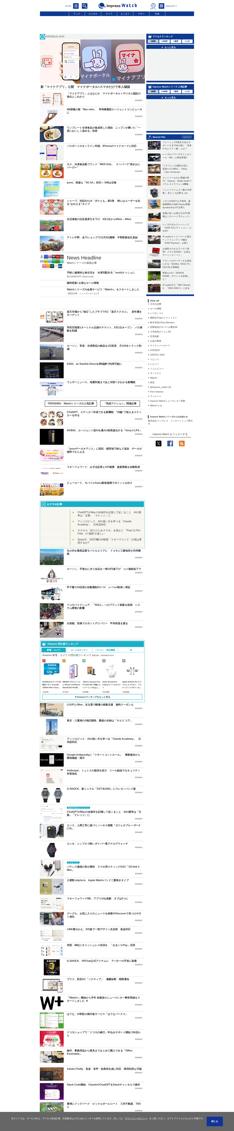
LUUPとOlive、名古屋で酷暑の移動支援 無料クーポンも (100, 704)
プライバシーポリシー (136, 1118)
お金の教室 (155, 341)
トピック (154, 359)
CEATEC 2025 (157, 354)
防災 (152, 382)
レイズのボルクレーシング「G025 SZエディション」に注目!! (177, 227)
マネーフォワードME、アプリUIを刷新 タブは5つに (97, 898)
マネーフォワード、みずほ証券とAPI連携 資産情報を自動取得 (103, 467)
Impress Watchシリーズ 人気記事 (170, 86)
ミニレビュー (156, 368)
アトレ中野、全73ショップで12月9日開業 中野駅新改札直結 (102, 237)
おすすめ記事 (54, 504)
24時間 (164, 41)
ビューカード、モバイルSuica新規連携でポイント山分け (99, 483)
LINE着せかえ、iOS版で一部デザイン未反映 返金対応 (99, 929)
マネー (141, 13)
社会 (157, 13)
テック (77, 13)
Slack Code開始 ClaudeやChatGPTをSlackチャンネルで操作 (103, 1084)
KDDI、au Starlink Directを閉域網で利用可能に (94, 364)
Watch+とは (156, 405)
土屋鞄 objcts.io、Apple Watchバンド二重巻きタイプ (98, 880)
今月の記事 (155, 304)
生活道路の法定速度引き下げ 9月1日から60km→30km (99, 219)
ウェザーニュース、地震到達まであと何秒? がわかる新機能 (101, 382)
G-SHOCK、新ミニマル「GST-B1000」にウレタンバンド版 (101, 788)
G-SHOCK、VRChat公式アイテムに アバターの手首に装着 (102, 961)
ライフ (109, 13)
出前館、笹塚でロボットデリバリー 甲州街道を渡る (97, 623)
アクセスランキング (163, 36)
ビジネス (93, 13)
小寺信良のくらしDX (160, 331)
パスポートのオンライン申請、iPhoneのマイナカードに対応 (102, 146)
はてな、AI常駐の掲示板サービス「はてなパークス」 (97, 1014)
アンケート (155, 396)
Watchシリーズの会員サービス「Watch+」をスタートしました (103, 289)
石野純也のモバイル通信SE (163, 327)
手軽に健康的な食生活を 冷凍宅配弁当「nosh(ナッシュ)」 (101, 272)
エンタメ (125, 13)
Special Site (159, 137)
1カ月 (187, 41)
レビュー (154, 364)
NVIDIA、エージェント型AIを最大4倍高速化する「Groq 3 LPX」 (104, 430)
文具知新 (154, 336)
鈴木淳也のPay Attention (162, 322)
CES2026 (155, 350)
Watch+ (154, 378)
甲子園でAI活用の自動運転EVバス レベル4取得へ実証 (98, 587)
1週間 (175, 41)
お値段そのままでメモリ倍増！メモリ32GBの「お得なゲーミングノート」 (177, 251)
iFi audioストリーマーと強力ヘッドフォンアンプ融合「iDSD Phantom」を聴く (177, 239)
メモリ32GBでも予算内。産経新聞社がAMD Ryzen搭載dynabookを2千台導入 (177, 204)
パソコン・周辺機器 (105, 650)
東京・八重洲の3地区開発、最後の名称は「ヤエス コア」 (100, 720)
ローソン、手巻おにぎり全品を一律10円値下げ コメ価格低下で (104, 569)
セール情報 (155, 308)
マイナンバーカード (160, 345)
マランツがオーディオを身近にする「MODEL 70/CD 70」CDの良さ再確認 (177, 263)
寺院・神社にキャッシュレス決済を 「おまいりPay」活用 (101, 945)
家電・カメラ (53, 650)
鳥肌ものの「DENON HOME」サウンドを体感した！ (176, 276)
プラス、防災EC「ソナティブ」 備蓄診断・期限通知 (98, 979)
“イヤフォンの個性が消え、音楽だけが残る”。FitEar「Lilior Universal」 (176, 168)
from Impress (156, 391)
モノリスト (155, 373)
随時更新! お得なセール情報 (83, 283)
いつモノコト (156, 313)
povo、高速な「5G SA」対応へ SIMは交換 (91, 182)
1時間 (153, 41)
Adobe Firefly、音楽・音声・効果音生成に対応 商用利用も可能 (104, 1069)
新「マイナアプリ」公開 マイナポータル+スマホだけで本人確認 (85, 86)
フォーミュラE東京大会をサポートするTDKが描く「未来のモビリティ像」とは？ (177, 145)
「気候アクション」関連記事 (120, 403)
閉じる (214, 1121)
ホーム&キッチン (79, 650)
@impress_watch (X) (160, 387)
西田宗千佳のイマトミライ (163, 318)
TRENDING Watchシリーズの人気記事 (71, 403)
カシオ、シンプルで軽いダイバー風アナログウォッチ (97, 843)
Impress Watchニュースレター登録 (167, 401)
